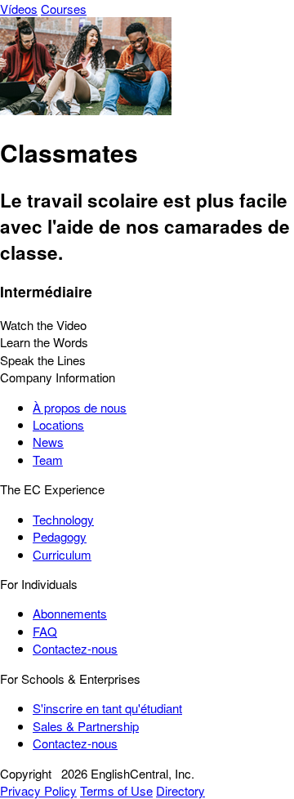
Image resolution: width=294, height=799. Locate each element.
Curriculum (62, 554)
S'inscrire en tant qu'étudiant (107, 707)
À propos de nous (80, 407)
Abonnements (70, 613)
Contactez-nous (75, 648)
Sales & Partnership (86, 725)
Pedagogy (60, 536)
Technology (63, 519)
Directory (180, 790)
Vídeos (19, 8)
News (48, 441)
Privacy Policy (38, 790)
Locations (58, 424)
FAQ (45, 631)
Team (48, 459)
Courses (64, 8)
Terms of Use (116, 790)
